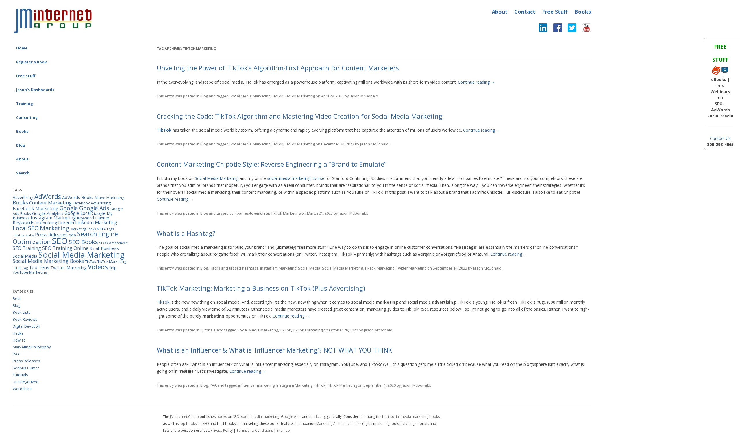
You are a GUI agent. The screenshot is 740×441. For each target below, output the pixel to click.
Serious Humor (26, 367)
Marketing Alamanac (332, 423)
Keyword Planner (93, 218)
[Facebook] (554, 29)
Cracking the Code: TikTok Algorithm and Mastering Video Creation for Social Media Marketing (299, 116)
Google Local (77, 213)
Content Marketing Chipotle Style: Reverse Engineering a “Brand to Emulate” (271, 164)
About (500, 11)
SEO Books (83, 242)
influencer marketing (256, 385)
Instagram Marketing (278, 268)
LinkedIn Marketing (96, 222)
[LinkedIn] (543, 29)
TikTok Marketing (300, 96)
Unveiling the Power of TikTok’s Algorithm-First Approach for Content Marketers (278, 67)
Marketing (54, 228)
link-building (46, 222)
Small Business (104, 248)
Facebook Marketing (35, 208)
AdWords (47, 196)
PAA (213, 385)
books (222, 416)
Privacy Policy (222, 430)
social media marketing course (295, 178)
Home (21, 48)
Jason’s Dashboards (35, 89)
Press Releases (51, 234)
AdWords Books (77, 197)
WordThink (22, 388)
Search (22, 173)
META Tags (105, 229)
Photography (23, 235)
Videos (98, 266)
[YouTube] (583, 29)
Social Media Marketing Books (48, 260)
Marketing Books (83, 229)
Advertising (23, 197)
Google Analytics (47, 213)
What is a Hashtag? (186, 233)
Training (24, 103)
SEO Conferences (113, 243)
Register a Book (31, 61)
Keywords (23, 222)
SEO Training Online (65, 248)
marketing (317, 416)
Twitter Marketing (411, 268)
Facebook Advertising (92, 203)
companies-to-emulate (249, 213)
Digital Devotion (26, 326)
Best (17, 298)
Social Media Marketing (250, 96)
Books (582, 11)
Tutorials (208, 330)
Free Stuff (555, 11)
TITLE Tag (20, 268)
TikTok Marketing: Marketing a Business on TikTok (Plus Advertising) (261, 288)
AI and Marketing (109, 197)
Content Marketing (50, 202)
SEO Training (27, 248)
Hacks (215, 268)
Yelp (112, 267)
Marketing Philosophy (32, 347)
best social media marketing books (411, 416)
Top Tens (39, 267)
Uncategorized (25, 381)
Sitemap (283, 430)
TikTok (277, 96)
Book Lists (21, 312)
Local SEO (26, 228)
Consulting (27, 117)
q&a (72, 234)
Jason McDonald (364, 96)
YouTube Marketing (30, 272)
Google (69, 208)
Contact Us (720, 138)
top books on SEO (194, 423)
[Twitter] (569, 29)
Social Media (309, 268)
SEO (60, 241)
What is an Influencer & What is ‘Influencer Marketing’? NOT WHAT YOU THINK (274, 350)
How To (19, 340)
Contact (524, 11)
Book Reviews (25, 319)
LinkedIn (66, 222)
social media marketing (260, 416)
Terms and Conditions (254, 430)
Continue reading (476, 82)
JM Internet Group (184, 416)
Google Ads (94, 208)
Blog (20, 145)
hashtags (250, 268)
